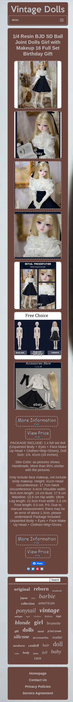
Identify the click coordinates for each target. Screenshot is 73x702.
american (46, 603)
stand (40, 631)
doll (58, 644)
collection (28, 603)
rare (37, 658)
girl (38, 622)
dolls (28, 630)
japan (24, 598)
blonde (22, 622)
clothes (37, 616)
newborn (19, 645)
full (44, 652)
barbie (47, 596)
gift (17, 631)
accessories (40, 637)
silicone (21, 636)
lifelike (35, 654)
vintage (49, 610)
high (58, 616)
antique (18, 616)
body (26, 652)
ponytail (26, 610)
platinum (54, 631)
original (22, 589)
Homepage (37, 673)
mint (33, 598)
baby (56, 651)
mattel (57, 637)
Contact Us (38, 680)
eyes (28, 616)
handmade (57, 591)
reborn (41, 589)
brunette (54, 623)
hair (45, 645)
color (17, 653)
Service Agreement (38, 693)
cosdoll (33, 645)
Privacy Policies (38, 686)
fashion (48, 616)
